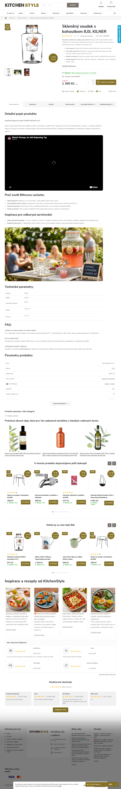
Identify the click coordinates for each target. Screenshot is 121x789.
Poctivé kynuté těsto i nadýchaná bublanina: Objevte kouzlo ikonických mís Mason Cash (80, 752)
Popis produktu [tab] (14, 104)
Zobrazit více (60, 710)
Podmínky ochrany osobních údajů (15, 751)
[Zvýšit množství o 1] (93, 81)
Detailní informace (68, 66)
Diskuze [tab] (51, 104)
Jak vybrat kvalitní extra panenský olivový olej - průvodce (81, 734)
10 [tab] (68, 511)
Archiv (74, 764)
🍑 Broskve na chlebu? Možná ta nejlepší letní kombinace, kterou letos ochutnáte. (45, 616)
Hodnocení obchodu (60, 682)
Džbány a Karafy (12, 416)
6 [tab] (61, 511)
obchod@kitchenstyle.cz (60, 740)
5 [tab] (59, 511)
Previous (109, 463)
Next (114, 463)
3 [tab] (56, 511)
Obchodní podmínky (13, 747)
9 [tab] (66, 511)
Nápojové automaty (108, 379)
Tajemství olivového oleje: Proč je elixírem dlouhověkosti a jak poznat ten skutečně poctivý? (81, 745)
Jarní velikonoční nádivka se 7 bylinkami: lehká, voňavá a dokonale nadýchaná (102, 756)
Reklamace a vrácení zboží (14, 745)
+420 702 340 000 (59, 744)
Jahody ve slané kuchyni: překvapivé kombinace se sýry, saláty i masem (80, 739)
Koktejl (112, 384)
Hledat (73, 5)
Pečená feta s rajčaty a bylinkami (73, 614)
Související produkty (87, 104)
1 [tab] (52, 511)
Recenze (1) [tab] (32, 104)
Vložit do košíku (108, 82)
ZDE (60, 786)
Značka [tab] (69, 104)
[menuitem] (10, 13)
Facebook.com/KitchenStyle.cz (60, 748)
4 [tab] (57, 511)
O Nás (8, 734)
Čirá (113, 368)
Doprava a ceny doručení (72, 76)
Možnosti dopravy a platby (14, 739)
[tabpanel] (19, 489)
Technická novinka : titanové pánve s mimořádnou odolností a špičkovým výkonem (81, 759)
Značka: (112, 91)
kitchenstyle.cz (58, 752)
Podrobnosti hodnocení (86, 36)
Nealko (107, 384)
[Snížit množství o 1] (93, 83)
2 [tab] (54, 511)
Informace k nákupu (12, 742)
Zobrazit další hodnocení (107, 674)
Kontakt (9, 736)
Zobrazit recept (11, 630)
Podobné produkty (106, 104)
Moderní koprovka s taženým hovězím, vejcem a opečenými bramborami (101, 616)
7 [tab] (63, 511)
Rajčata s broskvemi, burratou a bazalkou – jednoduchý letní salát (103, 735)
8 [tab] (64, 511)
